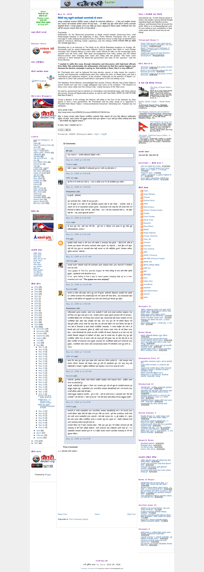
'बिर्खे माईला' (147, 275)
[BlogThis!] (61, 129)
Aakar (68, 222)
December (40, 329)
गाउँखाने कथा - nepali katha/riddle (41, 168)
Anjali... (146, 191)
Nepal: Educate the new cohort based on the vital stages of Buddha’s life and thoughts (156, 44)
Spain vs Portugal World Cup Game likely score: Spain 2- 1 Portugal (155, 169)
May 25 (42, 361)
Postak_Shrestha (150, 236)
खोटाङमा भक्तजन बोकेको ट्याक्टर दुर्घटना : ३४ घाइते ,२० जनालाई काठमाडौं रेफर (156, 488)
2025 (36, 289)
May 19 (42, 375)
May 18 (42, 377)
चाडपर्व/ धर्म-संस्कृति (39, 173)
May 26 (42, 359)
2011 (36, 322)
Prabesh (69, 164)
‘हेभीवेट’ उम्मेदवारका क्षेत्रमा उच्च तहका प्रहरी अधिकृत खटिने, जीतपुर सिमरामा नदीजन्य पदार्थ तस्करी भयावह (156, 311)
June (38, 343)
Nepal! (146, 229)
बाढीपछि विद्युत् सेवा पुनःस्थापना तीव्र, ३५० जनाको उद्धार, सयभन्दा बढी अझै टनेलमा (154, 483)
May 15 (42, 385)
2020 (36, 301)
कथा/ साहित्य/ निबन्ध (40, 162)
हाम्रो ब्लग (36, 268)
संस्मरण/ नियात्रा (39, 202)
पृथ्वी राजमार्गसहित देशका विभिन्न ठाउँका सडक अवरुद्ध (156, 343)
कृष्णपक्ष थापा (147, 262)
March (39, 433)
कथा (34, 160)
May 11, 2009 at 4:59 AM (78, 174)
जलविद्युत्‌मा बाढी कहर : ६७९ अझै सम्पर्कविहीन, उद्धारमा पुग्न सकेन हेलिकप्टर (156, 428)
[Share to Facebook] (67, 129)
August (39, 338)
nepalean (147, 288)
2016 (36, 311)
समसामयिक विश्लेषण (40, 198)
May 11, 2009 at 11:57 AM (78, 257)
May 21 (42, 371)
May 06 (42, 418)
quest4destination (150, 291)
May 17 (42, 380)
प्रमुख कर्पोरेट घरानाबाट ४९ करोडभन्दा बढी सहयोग (155, 365)
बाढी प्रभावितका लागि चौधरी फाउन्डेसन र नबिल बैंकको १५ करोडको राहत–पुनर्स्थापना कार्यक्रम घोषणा (156, 492)
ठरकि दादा (69, 261)
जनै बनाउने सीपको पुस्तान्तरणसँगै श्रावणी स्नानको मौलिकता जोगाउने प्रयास (154, 339)
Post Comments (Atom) (78, 519)
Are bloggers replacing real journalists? (154, 112)
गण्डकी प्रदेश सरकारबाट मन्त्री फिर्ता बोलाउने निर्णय (156, 464)
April (38, 431)
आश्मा (145, 252)
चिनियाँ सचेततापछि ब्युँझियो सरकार (152, 373)
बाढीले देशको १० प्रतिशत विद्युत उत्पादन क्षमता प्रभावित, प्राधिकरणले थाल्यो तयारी (156, 533)
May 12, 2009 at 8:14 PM (78, 402)
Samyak (146, 242)
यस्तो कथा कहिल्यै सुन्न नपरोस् (151, 166)
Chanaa (146, 197)
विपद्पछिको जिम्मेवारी (147, 443)
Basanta (69, 289)
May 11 (42, 394)
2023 (36, 294)
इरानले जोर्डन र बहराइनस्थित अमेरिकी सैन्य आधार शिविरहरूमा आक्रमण (155, 179)
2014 (36, 315)
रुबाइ (35, 186)
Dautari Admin (149, 200)
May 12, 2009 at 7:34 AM (78, 352)
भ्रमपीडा (36, 183)
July (38, 340)
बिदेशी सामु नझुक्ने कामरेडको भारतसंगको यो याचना (46, 406)
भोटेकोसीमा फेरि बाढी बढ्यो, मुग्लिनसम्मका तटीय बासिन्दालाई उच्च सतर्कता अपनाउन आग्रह (156, 391)
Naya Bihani (148, 226)
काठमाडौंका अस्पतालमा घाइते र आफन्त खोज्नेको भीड (156, 362)
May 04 (42, 423)
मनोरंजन (36, 184)
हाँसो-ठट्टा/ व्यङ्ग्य (39, 203)
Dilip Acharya (148, 207)
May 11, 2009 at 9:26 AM (78, 234)
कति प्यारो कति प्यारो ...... (42, 158)
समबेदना (36, 194)
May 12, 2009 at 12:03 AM (79, 285)
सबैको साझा (37, 253)
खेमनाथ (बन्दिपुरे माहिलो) (151, 265)
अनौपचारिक (37, 155)
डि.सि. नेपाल (37, 261)
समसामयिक (37, 196)
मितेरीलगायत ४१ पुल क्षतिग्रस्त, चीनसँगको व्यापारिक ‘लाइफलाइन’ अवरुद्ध (154, 375)
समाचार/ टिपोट (38, 200)
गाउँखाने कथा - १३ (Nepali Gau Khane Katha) (44, 401)
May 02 (42, 425)
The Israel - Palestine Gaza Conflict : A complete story (154, 136)
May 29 (42, 352)
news (35, 147)
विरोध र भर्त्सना (38, 188)
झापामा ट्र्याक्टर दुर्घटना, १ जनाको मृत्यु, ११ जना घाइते (156, 323)
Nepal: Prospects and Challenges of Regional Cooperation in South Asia (155, 48)
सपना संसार (37, 264)
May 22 (42, 368)
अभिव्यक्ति (36, 156)
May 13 (42, 389)
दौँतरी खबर (37, 177)
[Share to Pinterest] (69, 129)
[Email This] (59, 129)
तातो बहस (36, 175)
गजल (35, 166)
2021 (36, 299)
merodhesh (147, 284)
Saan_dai (147, 239)
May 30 (42, 349)
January (39, 438)
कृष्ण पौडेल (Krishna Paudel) (153, 259)
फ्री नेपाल (36, 263)
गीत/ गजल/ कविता (39, 171)
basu (145, 278)
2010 (36, 325)
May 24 (42, 363)
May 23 (42, 366)
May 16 (42, 382)
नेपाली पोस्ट (37, 257)
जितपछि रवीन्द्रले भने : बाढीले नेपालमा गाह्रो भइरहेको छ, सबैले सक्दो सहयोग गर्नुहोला (155, 417)
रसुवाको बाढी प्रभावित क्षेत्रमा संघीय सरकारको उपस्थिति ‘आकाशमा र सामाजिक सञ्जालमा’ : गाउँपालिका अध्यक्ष (156, 369)
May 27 (42, 356)
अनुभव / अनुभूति (38, 151)
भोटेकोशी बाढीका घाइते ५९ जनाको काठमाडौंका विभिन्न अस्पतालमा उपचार (156, 349)
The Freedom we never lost (161, 122)
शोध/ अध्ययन (37, 192)
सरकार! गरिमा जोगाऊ (148, 449)
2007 (36, 443)
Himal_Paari (148, 220)
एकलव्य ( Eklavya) (150, 255)
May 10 (42, 411)
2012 (36, 320)
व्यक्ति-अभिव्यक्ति (38, 190)
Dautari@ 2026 (93, 568)
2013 (36, 317)
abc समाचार (37, 266)
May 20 (42, 373)
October (39, 333)
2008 (36, 441)
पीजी (67, 239)
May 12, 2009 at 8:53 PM (78, 439)
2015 (36, 313)
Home (97, 514)
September (41, 336)
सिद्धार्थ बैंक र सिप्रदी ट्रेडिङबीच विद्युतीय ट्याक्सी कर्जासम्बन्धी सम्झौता (154, 520)
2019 (36, 303)
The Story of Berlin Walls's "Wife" (160, 88)
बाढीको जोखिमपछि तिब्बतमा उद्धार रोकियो (154, 335)
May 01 (42, 427)
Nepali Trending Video (42, 145)
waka (145, 297)
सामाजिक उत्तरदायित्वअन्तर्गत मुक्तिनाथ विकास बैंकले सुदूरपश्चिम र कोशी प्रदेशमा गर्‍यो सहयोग (156, 516)
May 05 (42, 420)
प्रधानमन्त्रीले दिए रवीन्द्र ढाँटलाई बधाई (154, 404)
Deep (145, 204)
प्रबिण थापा (70, 178)
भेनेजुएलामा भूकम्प (146, 173)
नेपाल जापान (37, 255)
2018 (36, 306)
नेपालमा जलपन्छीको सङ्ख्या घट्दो (152, 318)
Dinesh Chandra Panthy (153, 210)
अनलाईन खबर (38, 274)
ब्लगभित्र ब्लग (38, 181)
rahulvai (146, 294)
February (40, 435)
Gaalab (146, 213)
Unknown (147, 246)
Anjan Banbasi (149, 194)
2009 (36, 327)
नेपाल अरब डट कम (39, 259)
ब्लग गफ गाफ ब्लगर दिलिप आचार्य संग (44, 396)
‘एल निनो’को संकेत (147, 447)
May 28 (42, 354)
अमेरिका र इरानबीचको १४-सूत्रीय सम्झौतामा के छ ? (156, 175)
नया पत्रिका (37, 272)
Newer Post (62, 514)
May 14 (42, 387)
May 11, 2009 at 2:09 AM (78, 160)
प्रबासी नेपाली (37, 276)
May (38, 345)
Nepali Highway (149, 233)
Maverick (147, 223)
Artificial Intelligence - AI (43, 140)
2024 (36, 292)
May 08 (42, 416)
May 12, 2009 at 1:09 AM (78, 304)
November (40, 331)
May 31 (42, 347)
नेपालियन (69, 407)
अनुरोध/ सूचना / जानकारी (41, 153)
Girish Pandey (149, 217)
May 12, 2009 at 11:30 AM (78, 371)
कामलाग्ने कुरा (38, 164)
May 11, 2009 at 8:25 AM (78, 218)
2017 (36, 308)
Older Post (131, 514)
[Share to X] (64, 129)
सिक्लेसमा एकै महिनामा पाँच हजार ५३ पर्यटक (155, 320)
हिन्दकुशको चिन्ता (146, 445)
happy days (148, 281)
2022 (36, 296)
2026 (36, 287)
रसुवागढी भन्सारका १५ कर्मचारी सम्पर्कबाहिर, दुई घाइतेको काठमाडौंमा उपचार (156, 538)
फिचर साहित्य (37, 179)
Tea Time (37, 149)
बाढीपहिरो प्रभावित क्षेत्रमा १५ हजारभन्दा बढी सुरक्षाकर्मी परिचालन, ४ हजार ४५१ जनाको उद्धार (155, 396)
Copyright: (84, 568)
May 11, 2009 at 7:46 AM (78, 187)
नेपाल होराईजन (38, 270)
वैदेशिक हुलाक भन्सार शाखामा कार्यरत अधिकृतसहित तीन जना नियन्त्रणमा (153, 315)
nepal (35, 143)
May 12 (42, 392)
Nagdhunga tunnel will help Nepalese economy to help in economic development (155, 54)
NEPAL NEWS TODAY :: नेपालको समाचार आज (154, 102)
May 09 (42, 413)
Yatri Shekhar (148, 249)
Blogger (48, 475)
